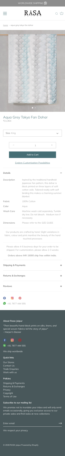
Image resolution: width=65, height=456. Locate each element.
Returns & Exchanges (14, 386)
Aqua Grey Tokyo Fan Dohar (22, 25)
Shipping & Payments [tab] (14, 265)
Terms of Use (10, 396)
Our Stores (8, 362)
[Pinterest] (19, 340)
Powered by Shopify (29, 445)
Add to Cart (32, 154)
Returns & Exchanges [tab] (14, 275)
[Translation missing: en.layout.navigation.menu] (5, 13)
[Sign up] (60, 423)
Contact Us (9, 365)
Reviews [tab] (7, 286)
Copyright (8, 393)
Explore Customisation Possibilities (32, 162)
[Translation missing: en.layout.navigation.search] (56, 13)
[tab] (32, 219)
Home (5, 25)
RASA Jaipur (15, 445)
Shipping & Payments (14, 383)
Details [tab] (6, 172)
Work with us (10, 372)
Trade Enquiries (11, 369)
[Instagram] (12, 340)
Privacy (6, 389)
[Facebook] (4, 340)
